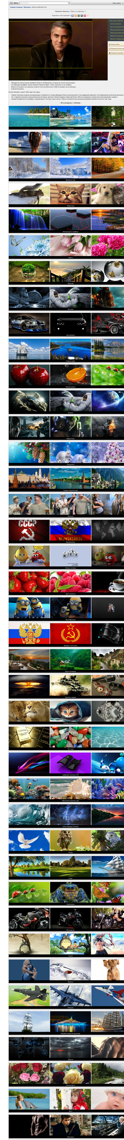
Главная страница (16, 7)
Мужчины (27, 7)
